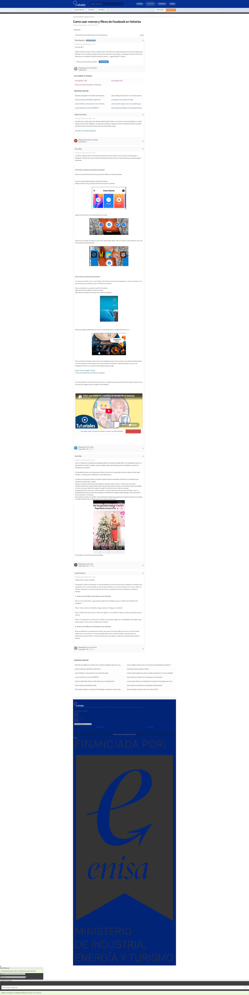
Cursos (172, 3)
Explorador (76, 720)
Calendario (76, 721)
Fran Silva (90, 447)
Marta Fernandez (92, 140)
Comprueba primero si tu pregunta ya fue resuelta (15, 983)
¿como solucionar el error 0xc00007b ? (87, 108)
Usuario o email (30, 974)
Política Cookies (100, 727)
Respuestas (150, 3)
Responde (81, 710)
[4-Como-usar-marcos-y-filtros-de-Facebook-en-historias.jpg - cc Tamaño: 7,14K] (109, 308)
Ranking (86, 710)
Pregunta (76, 710)
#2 (143, 114)
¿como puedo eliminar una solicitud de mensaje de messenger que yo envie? (151, 681)
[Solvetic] (81, 4)
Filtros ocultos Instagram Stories (85, 370)
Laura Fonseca (92, 647)
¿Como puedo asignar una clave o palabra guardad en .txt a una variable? (128, 104)
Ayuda (75, 737)
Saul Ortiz (90, 564)
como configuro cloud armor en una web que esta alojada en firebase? (128, 95)
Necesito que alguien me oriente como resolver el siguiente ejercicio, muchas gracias (91, 95)
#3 (143, 149)
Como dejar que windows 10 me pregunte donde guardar (128, 108)
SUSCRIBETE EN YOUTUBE (133, 431)
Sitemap (76, 719)
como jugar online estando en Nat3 (122, 99)
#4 (143, 456)
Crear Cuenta (171, 10)
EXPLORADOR (101, 10)
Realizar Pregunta (79, 10)
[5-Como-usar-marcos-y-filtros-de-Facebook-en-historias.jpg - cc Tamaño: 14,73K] (109, 344)
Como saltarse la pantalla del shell (85, 685)
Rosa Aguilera (92, 68)
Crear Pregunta (37, 993)
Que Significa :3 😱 (81, 80)
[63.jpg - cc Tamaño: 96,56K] (109, 527)
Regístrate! (33, 971)
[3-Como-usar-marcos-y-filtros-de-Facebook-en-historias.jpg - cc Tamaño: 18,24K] (108, 256)
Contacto (76, 738)
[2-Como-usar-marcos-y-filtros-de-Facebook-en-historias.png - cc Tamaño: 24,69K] (108, 226)
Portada (139, 3)
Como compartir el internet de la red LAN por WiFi (142, 689)
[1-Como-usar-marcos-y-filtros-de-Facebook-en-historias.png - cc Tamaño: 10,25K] (109, 198)
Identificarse (160, 10)
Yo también (103, 62)
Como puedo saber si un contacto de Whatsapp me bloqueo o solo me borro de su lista (99, 689)
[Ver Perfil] (76, 69)
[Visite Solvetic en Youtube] (77, 431)
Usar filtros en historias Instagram (85, 130)
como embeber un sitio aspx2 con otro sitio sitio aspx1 (91, 104)
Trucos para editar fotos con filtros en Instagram (90, 373)
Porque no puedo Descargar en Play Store (88, 84)
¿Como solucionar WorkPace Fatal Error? (88, 99)
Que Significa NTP (117, 80)
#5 (143, 573)
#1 (143, 40)
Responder (77, 30)
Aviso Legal (150, 727)
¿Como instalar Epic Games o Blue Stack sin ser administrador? (94, 681)
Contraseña (28, 975)
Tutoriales (162, 3)
